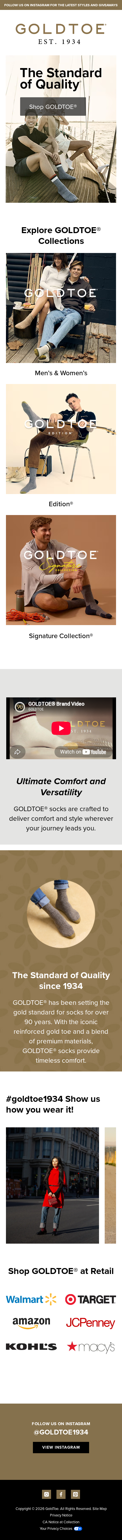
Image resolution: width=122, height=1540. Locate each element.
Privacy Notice (61, 1515)
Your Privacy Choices (56, 1528)
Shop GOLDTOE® (53, 106)
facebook (61, 1494)
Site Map (99, 1508)
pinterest (75, 1494)
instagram (46, 1494)
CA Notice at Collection (61, 1521)
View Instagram (61, 1447)
